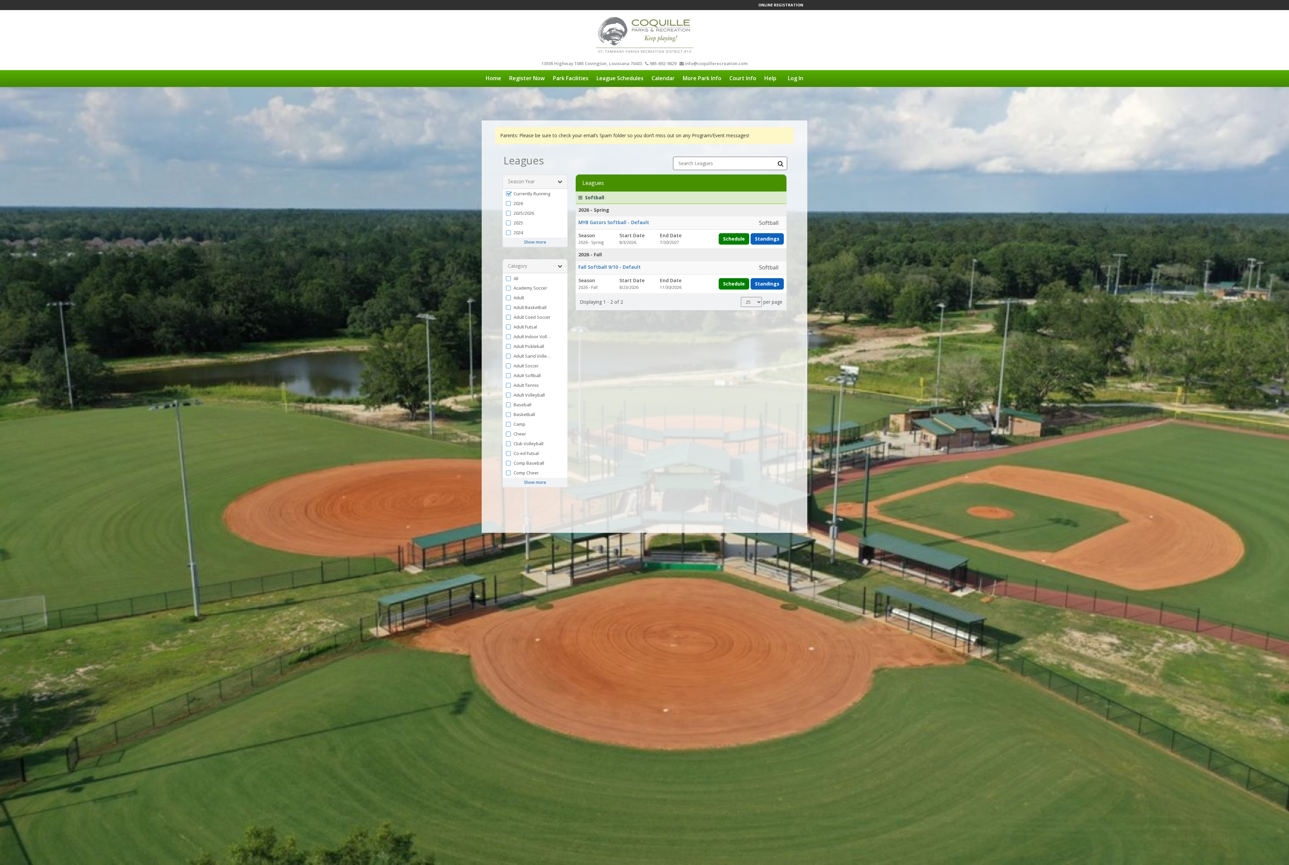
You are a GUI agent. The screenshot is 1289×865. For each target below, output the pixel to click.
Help (770, 78)
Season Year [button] (521, 181)
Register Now (527, 78)
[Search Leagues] (780, 163)
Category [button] (517, 266)
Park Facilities (570, 78)
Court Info (742, 78)
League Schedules (619, 78)
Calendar (663, 78)
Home (493, 78)
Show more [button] (535, 242)
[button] (535, 194)
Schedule (734, 239)
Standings (767, 239)
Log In (795, 78)
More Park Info (702, 78)
